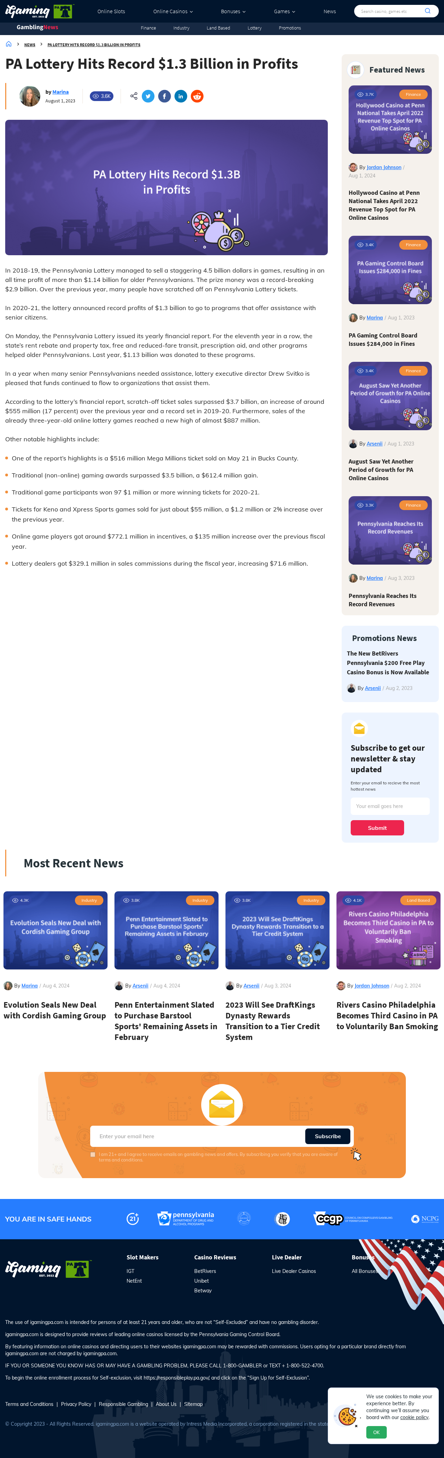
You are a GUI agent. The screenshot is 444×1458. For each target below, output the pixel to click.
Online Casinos (170, 11)
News (330, 11)
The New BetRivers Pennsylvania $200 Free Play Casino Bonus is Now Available (388, 662)
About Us (166, 1404)
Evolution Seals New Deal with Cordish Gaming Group (54, 1010)
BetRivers (205, 1271)
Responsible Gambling (123, 1404)
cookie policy (414, 1417)
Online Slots (111, 11)
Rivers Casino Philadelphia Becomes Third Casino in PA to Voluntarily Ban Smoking (387, 1015)
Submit (377, 827)
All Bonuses (365, 1271)
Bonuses (230, 11)
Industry (181, 28)
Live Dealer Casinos (294, 1271)
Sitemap (193, 1404)
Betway (203, 1291)
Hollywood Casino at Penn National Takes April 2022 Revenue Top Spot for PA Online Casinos (384, 205)
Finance (148, 28)
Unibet (201, 1281)
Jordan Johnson (384, 167)
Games (282, 11)
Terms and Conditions (29, 1404)
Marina (60, 91)
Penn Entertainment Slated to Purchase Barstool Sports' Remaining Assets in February (165, 1020)
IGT (130, 1271)
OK (376, 1432)
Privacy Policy (76, 1404)
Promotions (290, 28)
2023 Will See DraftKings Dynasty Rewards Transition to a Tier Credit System (272, 1020)
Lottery (255, 28)
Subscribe (328, 1136)
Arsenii (375, 444)
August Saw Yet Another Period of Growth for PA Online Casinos (381, 469)
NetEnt (134, 1281)
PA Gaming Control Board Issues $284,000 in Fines (383, 339)
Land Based (218, 28)
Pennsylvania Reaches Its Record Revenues (383, 600)
